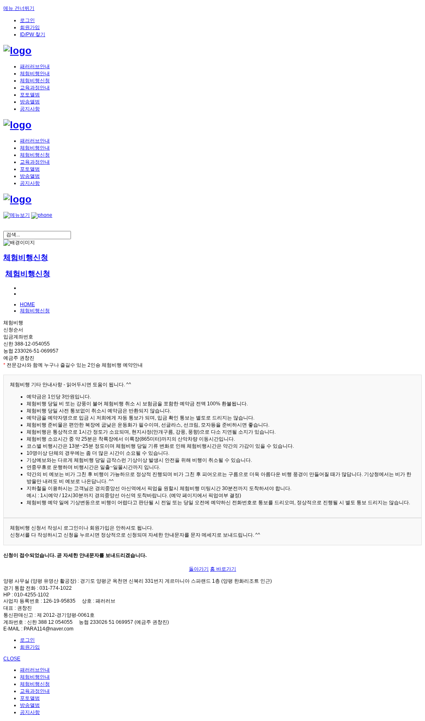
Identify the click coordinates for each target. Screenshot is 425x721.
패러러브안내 (35, 66)
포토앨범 (30, 95)
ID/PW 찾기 (32, 34)
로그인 (27, 20)
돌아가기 (199, 569)
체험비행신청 (35, 80)
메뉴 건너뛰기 (18, 8)
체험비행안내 (35, 73)
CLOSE (11, 659)
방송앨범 (30, 102)
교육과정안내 (35, 88)
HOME (27, 304)
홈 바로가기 (223, 569)
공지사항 (30, 109)
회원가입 (30, 27)
